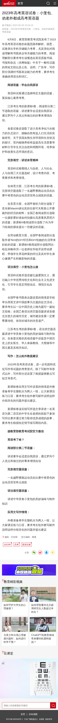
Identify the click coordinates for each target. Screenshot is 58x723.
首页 (23, 714)
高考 (16, 544)
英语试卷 (26, 544)
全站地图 (33, 714)
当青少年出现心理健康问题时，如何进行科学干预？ (15, 638)
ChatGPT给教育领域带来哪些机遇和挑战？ (42, 638)
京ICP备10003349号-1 (14, 719)
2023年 (7, 544)
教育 (20, 3)
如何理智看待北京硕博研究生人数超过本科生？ (42, 608)
